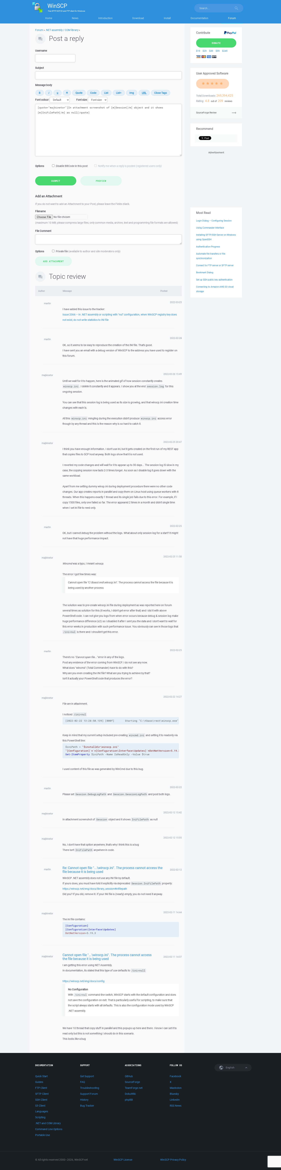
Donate (216, 42)
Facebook (175, 1076)
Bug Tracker (87, 1105)
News (75, 18)
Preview (101, 180)
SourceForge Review (206, 112)
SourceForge (132, 1082)
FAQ (82, 1082)
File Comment (43, 231)
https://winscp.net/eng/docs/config (84, 981)
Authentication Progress (208, 246)
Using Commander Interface (210, 227)
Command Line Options (48, 1129)
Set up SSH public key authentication (214, 279)
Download (138, 18)
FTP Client (41, 1088)
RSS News (175, 1105)
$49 (211, 50)
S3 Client (40, 1105)
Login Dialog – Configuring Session (213, 220)
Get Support (87, 1076)
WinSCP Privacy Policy (173, 1159)
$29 (205, 50)
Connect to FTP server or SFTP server (215, 265)
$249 (224, 50)
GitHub (129, 1076)
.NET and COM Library (48, 1123)
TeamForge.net (133, 1088)
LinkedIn (175, 1099)
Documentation (199, 18)
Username (41, 50)
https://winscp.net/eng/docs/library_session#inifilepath (95, 888)
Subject (39, 68)
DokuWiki (130, 1094)
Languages (41, 1111)
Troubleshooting (89, 1088)
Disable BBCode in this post (72, 166)
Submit (55, 180)
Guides (39, 1082)
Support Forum (89, 1094)
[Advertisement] (216, 178)
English (230, 1067)
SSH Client (41, 1099)
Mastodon (176, 1088)
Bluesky (174, 1094)
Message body (43, 85)
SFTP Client (42, 1094)
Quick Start (41, 1076)
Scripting (40, 1117)
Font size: (81, 99)
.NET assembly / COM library (61, 30)
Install (167, 18)
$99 (218, 50)
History (84, 1099)
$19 (198, 50)
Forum (232, 18)
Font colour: (42, 99)
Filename (40, 211)
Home (48, 18)
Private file (88, 251)
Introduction (105, 18)
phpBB (129, 1099)
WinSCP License (123, 1159)
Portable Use (42, 1135)
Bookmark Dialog (204, 272)
